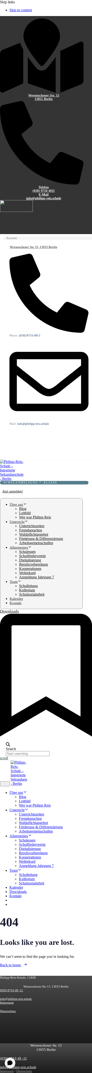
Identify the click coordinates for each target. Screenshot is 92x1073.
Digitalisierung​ (30, 560)
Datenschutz (8, 1011)
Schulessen (27, 552)
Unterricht (17, 522)
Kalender (16, 599)
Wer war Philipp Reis (35, 517)
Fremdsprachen (30, 530)
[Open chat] (10, 1063)
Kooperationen (30, 569)
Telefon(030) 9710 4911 (44, 189)
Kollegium (27, 590)
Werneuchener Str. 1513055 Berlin (43, 97)
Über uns (16, 504)
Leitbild (25, 513)
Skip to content (20, 10)
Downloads (18, 892)
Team (14, 582)
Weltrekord (27, 573)
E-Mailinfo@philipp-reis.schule (43, 196)
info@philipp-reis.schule (16, 999)
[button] (8, 745)
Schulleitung (28, 586)
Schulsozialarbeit (31, 594)
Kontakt (15, 603)
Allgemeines (19, 547)
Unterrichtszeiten (31, 526)
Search (11, 749)
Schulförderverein (32, 556)
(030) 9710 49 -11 (11, 990)
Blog (22, 509)
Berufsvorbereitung (33, 564)
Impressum (7, 1002)
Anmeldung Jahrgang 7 (36, 577)
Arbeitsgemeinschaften (36, 543)
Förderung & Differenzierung (41, 539)
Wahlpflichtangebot (33, 534)
